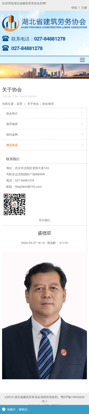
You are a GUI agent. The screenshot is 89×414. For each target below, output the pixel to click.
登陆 (74, 7)
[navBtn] (82, 60)
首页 (19, 103)
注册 (84, 7)
